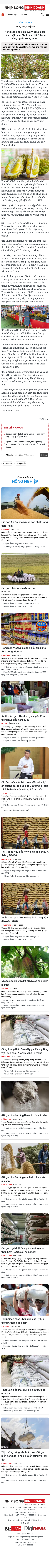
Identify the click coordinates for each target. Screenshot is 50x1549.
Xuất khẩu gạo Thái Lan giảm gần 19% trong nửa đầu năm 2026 (23, 718)
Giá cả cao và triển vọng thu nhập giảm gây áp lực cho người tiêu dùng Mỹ (22, 1006)
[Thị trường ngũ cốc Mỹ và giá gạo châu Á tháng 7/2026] (25, 833)
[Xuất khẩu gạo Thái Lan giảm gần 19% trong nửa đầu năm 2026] (25, 697)
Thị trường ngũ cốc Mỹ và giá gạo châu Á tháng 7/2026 (24, 547)
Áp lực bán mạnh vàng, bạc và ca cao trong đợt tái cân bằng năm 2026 (23, 1001)
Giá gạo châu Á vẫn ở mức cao (18, 588)
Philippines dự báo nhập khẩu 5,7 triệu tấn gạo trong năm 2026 (23, 1347)
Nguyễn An (6, 655)
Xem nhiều (12, 15)
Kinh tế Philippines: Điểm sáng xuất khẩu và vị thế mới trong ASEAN (24, 1342)
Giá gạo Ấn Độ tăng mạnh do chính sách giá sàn (21, 603)
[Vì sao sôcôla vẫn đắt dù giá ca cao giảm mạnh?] (25, 962)
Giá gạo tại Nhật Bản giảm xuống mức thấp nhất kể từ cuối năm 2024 (24, 872)
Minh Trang (6, 859)
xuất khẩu (7, 463)
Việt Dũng (5, 1326)
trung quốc (21, 463)
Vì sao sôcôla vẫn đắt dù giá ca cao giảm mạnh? (24, 983)
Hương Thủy (6, 1119)
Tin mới (24, 15)
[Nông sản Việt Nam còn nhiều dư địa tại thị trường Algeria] (25, 629)
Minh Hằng (6, 1057)
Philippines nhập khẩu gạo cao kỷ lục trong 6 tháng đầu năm (22, 1321)
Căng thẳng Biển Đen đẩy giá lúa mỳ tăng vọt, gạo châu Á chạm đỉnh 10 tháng (24, 1051)
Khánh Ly (5, 529)
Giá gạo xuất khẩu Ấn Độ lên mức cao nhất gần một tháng (24, 738)
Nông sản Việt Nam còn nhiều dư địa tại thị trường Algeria (23, 649)
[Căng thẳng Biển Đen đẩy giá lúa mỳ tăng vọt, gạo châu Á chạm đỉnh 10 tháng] (25, 1030)
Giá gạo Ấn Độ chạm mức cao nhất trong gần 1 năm (24, 524)
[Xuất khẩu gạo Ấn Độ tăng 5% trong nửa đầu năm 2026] (25, 899)
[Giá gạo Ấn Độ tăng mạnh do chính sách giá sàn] (25, 1158)
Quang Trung (7, 925)
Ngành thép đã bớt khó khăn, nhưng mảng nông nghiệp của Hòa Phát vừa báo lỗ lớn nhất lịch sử (25, 444)
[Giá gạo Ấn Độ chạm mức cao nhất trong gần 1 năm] (25, 503)
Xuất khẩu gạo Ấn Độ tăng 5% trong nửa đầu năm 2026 (24, 919)
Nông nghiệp (25, 23)
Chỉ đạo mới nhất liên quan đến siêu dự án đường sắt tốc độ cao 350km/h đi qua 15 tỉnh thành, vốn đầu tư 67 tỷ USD (24, 786)
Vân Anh (5, 988)
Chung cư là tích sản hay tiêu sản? (16, 810)
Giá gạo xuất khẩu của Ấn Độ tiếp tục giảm (19, 741)
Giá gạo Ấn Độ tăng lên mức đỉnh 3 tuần (18, 544)
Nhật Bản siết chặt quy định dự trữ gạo (23, 1389)
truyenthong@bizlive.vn (27, 1512)
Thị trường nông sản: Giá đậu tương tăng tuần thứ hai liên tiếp (23, 1129)
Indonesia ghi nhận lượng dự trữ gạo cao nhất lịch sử (23, 1408)
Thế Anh (4, 793)
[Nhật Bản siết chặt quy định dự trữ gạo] (25, 1371)
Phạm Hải (5, 723)
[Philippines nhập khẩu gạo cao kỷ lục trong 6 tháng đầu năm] (25, 1300)
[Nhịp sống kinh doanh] (25, 1502)
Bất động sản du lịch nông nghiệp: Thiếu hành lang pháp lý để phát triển (25, 435)
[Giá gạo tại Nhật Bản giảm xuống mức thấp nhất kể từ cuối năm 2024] (25, 1229)
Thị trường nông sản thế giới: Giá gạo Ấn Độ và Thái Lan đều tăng (24, 1200)
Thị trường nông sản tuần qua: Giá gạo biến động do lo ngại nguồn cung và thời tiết (24, 668)
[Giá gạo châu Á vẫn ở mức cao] (25, 569)
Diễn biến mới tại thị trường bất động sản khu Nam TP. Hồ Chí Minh (24, 806)
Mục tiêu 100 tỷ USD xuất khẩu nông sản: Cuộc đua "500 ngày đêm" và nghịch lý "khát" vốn (23, 673)
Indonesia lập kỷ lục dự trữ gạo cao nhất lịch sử (21, 1411)
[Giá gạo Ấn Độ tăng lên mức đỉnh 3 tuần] (25, 1096)
